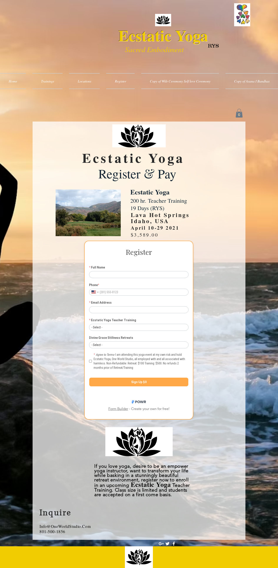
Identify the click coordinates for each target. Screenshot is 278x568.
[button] (239, 113)
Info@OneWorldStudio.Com (65, 526)
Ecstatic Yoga (163, 35)
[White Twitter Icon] (167, 543)
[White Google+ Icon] (161, 543)
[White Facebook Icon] (173, 543)
